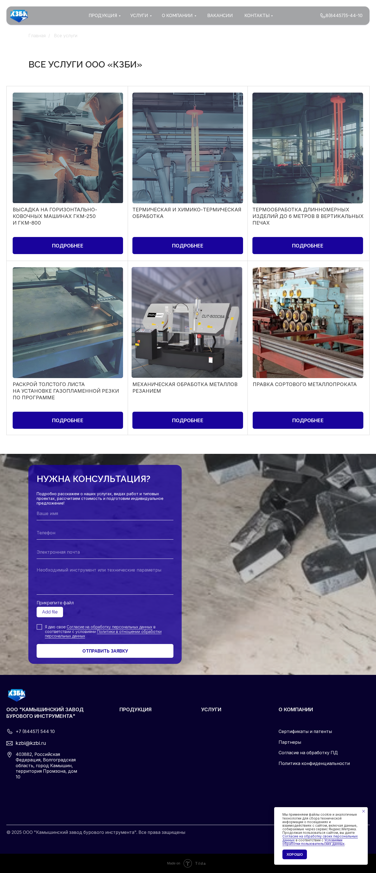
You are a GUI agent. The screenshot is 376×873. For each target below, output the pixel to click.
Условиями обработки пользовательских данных (313, 842)
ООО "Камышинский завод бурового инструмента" (45, 712)
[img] (323, 16)
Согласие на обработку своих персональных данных (320, 838)
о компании (177, 15)
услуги (139, 15)
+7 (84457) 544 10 (35, 731)
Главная (37, 35)
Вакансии (220, 15)
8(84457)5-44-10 (344, 15)
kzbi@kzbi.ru (31, 743)
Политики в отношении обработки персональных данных (103, 633)
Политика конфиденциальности (314, 763)
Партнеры (290, 742)
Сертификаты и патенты (305, 731)
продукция (103, 15)
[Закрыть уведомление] (363, 811)
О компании (296, 709)
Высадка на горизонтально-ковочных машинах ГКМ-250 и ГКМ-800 (55, 216)
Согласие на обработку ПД (308, 752)
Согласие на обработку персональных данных (109, 627)
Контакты (256, 15)
